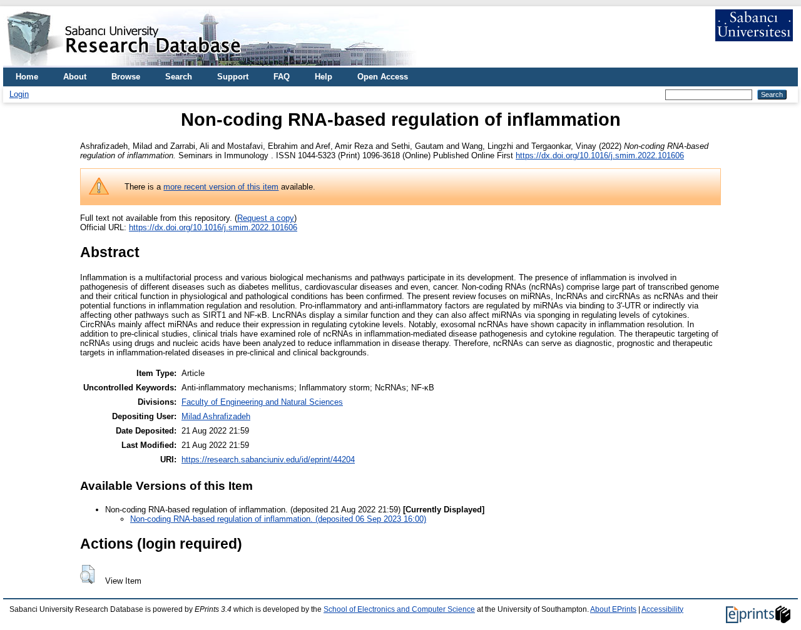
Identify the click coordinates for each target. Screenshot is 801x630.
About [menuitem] (74, 76)
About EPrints (613, 609)
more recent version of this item (220, 186)
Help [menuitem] (323, 76)
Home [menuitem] (27, 76)
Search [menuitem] (178, 76)
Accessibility (662, 609)
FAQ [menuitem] (281, 76)
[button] (87, 574)
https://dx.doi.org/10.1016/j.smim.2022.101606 (600, 155)
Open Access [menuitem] (382, 76)
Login (19, 94)
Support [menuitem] (232, 76)
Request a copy (265, 218)
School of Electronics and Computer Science (399, 609)
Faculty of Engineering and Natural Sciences (262, 402)
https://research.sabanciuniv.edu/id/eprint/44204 (268, 459)
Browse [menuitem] (125, 76)
